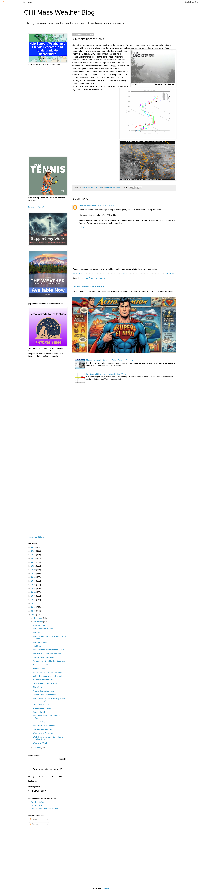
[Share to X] (135, 187)
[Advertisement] (47, 111)
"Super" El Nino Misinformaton (88, 286)
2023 (33, 558)
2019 (33, 573)
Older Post (170, 273)
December (38, 618)
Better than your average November (48, 676)
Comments (36, 824)
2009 (33, 611)
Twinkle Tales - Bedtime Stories (44, 809)
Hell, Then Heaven (41, 704)
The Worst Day (39, 632)
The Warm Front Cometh (44, 726)
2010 (33, 607)
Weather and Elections (43, 733)
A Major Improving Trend (43, 691)
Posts (34, 819)
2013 (33, 596)
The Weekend (39, 687)
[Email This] (130, 187)
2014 (33, 592)
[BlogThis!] (133, 187)
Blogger (106, 888)
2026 (33, 547)
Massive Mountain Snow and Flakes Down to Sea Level (110, 360)
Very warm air (39, 625)
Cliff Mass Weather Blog (59, 12)
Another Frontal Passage (44, 665)
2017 (33, 581)
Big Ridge (37, 646)
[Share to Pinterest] (141, 187)
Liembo (82, 206)
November (38, 622)
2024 (33, 555)
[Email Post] (126, 187)
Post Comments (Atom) (94, 278)
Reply (81, 227)
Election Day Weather (42, 729)
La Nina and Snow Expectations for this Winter (106, 374)
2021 (33, 566)
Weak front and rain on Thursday (47, 672)
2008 (33, 615)
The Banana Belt (40, 642)
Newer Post (78, 273)
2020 (33, 570)
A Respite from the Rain (43, 680)
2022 (33, 562)
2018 (33, 577)
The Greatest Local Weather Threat (48, 650)
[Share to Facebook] (138, 187)
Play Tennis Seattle (39, 802)
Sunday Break (39, 712)
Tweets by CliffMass (36, 537)
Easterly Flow (39, 668)
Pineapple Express (41, 722)
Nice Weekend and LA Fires (45, 683)
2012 (33, 600)
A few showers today (42, 708)
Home (124, 273)
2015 (33, 588)
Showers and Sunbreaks (43, 657)
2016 (33, 585)
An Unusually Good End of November (49, 661)
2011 (33, 603)
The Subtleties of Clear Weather (47, 653)
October (37, 748)
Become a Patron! (36, 207)
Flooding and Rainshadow (44, 695)
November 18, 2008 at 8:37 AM (100, 206)
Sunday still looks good (43, 629)
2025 (33, 551)
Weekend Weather (41, 743)
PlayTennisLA (36, 805)
